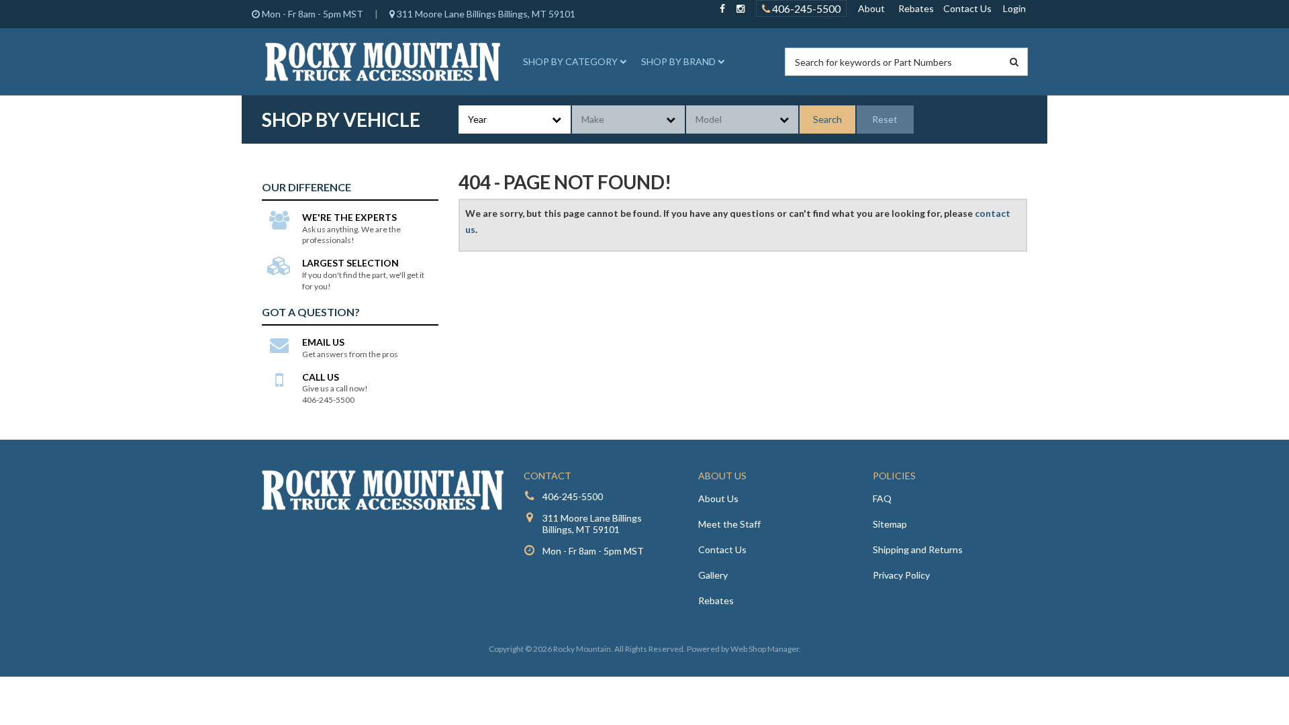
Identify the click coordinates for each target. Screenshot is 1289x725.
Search (827, 119)
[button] (573, 61)
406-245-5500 (805, 8)
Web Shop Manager (764, 649)
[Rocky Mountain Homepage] (383, 61)
